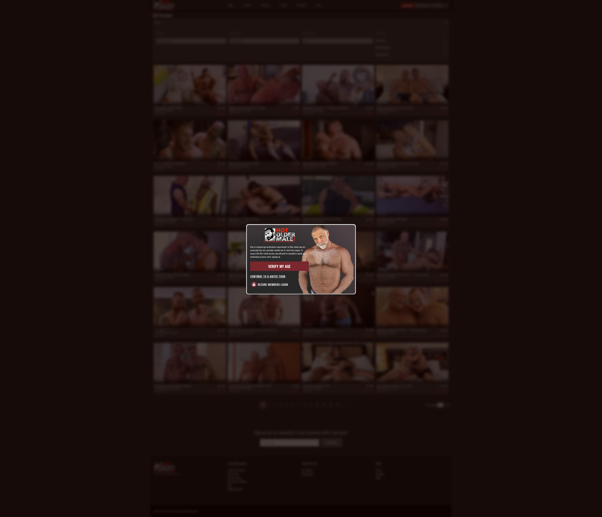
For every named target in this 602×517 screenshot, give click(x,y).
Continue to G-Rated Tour (267, 276)
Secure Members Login (273, 284)
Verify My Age (279, 266)
